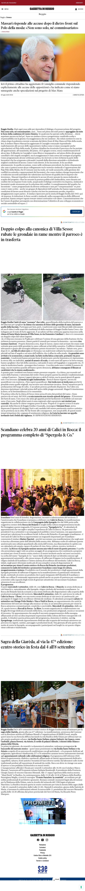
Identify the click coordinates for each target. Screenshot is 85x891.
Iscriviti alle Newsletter (8, 3)
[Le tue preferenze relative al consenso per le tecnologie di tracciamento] (81, 887)
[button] (42, 811)
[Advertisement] (17, 113)
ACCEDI (80, 9)
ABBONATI (79, 3)
